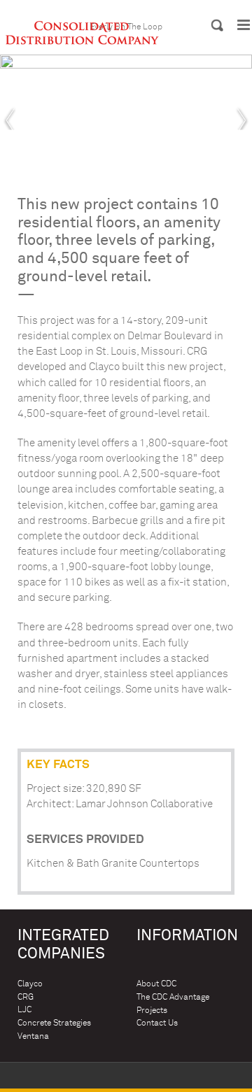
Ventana (33, 1036)
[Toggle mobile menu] (244, 24)
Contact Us (157, 1023)
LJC (24, 1009)
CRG (26, 997)
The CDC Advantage (172, 997)
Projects (151, 1010)
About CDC (156, 983)
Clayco (30, 983)
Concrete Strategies (54, 1023)
